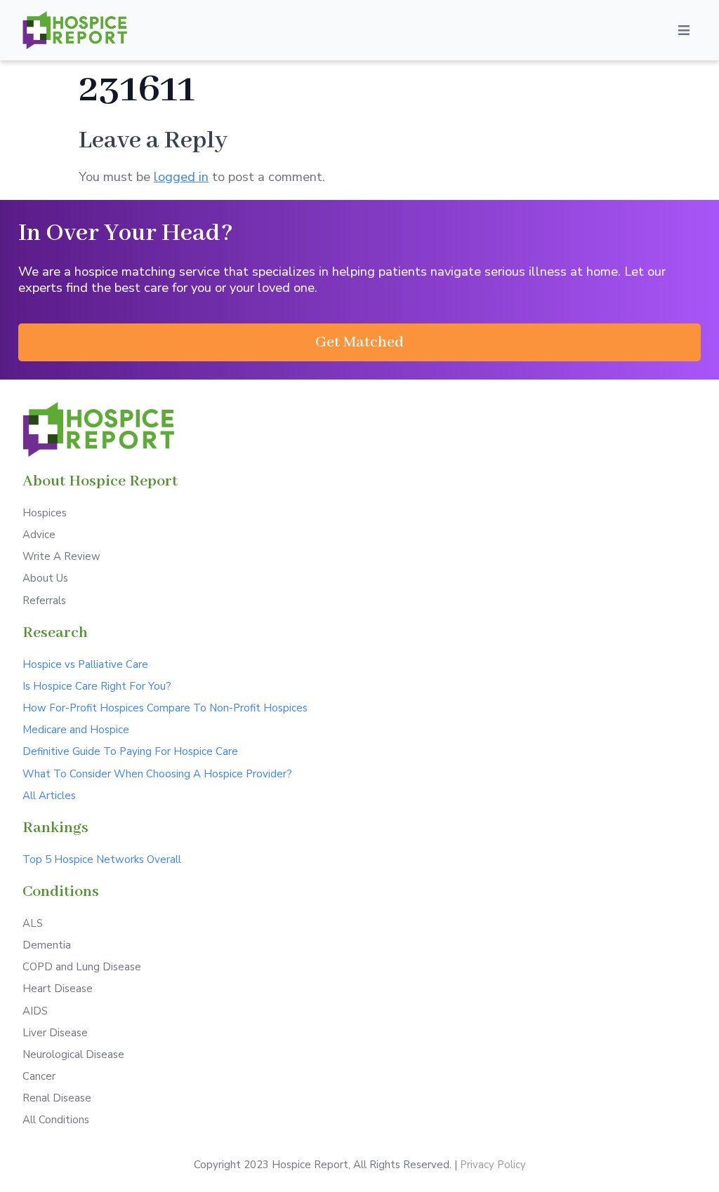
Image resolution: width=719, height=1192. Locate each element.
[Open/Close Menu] (684, 30)
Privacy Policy (493, 1165)
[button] (359, 342)
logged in (181, 176)
